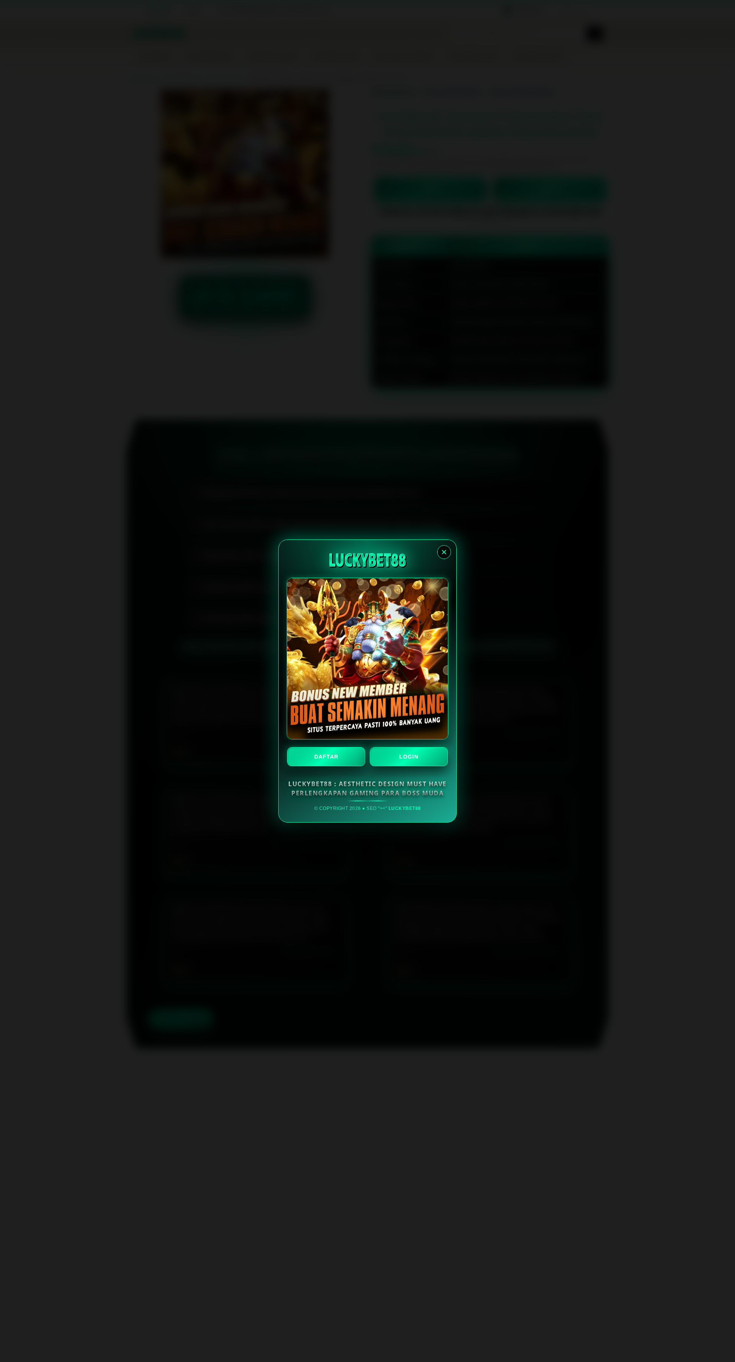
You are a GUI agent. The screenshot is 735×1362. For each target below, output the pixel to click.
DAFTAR (326, 757)
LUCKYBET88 (405, 808)
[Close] (444, 552)
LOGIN (408, 757)
